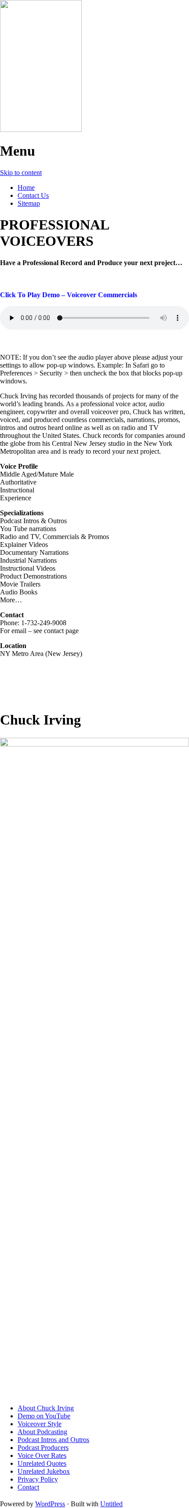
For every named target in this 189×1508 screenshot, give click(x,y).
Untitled (111, 1504)
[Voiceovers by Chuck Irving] (41, 129)
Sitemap (29, 203)
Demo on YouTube (44, 1416)
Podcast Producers (43, 1447)
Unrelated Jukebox (44, 1471)
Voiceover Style (40, 1424)
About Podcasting (42, 1431)
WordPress (50, 1504)
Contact (28, 1487)
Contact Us (33, 195)
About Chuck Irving (46, 1408)
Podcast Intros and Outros (53, 1439)
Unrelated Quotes (42, 1463)
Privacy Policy (38, 1479)
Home (26, 187)
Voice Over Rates (42, 1455)
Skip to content (21, 172)
